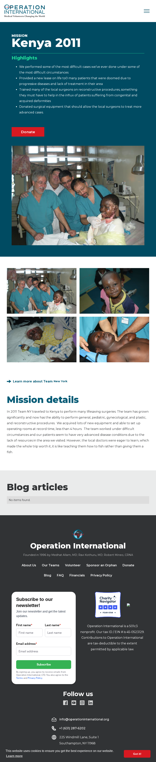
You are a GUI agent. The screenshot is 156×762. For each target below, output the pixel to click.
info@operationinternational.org (84, 719)
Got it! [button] (137, 753)
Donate (28, 132)
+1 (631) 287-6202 (72, 728)
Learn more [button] (14, 756)
